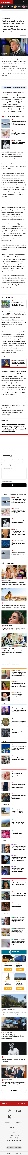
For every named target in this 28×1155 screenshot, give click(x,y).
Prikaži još (14, 1090)
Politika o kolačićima (14, 1143)
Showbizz (19, 6)
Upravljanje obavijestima (15, 1147)
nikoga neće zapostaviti (17, 219)
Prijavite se (14, 485)
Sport (12, 6)
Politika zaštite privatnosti (14, 1140)
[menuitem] (23, 2)
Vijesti (5, 6)
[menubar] (23, 2)
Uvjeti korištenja (14, 1138)
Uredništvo (14, 1132)
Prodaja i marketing (14, 1135)
